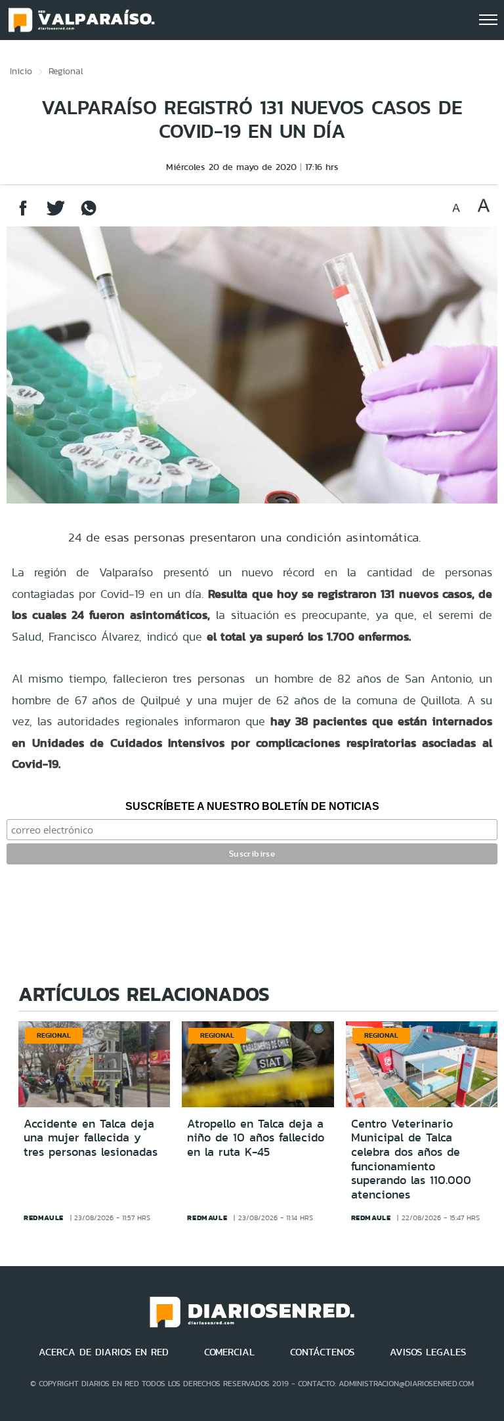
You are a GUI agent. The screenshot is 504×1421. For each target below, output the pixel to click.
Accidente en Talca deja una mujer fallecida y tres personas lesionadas (91, 1137)
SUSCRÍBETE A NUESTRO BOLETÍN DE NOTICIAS (252, 806)
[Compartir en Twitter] (56, 214)
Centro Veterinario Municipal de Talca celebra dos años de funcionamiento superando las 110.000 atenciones (411, 1159)
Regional (66, 70)
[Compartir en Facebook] (23, 214)
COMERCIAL (229, 1352)
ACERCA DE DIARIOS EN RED (104, 1352)
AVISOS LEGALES (428, 1352)
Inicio (21, 70)
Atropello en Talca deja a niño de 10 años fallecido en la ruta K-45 (255, 1137)
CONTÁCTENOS (322, 1352)
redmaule (44, 1217)
